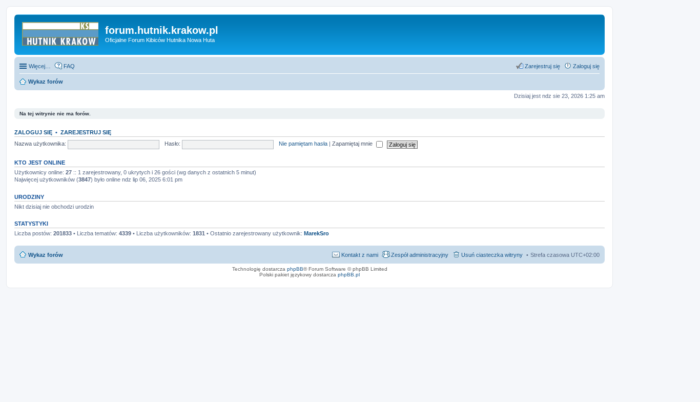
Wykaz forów (45, 255)
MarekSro (316, 233)
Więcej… (40, 66)
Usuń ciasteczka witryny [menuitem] (492, 255)
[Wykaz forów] (61, 33)
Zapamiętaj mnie (353, 143)
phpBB (295, 269)
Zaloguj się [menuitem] (586, 66)
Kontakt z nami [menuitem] (359, 255)
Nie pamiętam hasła (303, 143)
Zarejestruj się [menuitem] (542, 66)
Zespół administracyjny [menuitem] (419, 255)
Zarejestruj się (85, 132)
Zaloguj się (33, 132)
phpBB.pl (349, 274)
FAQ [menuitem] (69, 66)
